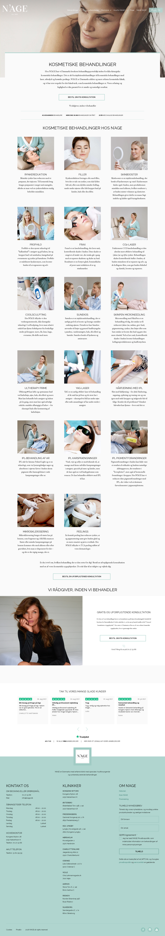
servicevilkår (139, 862)
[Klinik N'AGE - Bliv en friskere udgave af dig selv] (14, 9)
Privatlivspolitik (144, 838)
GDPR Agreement (128, 835)
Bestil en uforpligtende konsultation (81, 576)
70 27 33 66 (26, 795)
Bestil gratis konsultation (81, 97)
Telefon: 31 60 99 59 (14, 853)
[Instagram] (150, 929)
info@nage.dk (27, 798)
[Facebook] (143, 929)
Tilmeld (139, 851)
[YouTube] (156, 929)
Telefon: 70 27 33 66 (14, 843)
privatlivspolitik (125, 862)
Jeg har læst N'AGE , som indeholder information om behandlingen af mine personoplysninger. (139, 841)
